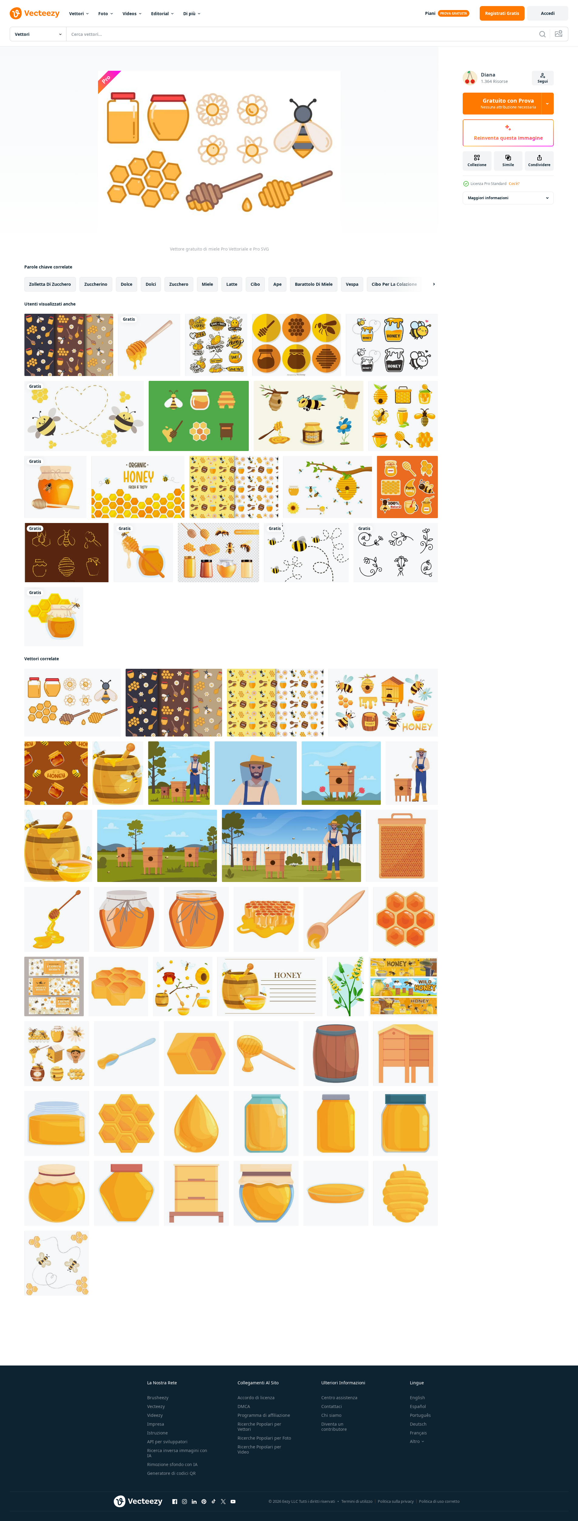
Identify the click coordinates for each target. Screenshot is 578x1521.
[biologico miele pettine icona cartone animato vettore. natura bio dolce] (405, 919)
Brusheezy (157, 1397)
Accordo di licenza (256, 1397)
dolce (126, 284)
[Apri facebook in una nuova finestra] (174, 1501)
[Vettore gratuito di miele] (72, 703)
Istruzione (157, 1433)
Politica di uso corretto (439, 1501)
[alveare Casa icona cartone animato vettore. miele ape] (405, 1053)
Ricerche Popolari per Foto (264, 1438)
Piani (430, 13)
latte (231, 284)
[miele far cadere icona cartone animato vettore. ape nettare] (196, 1123)
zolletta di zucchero (50, 284)
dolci (151, 284)
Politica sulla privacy (396, 1501)
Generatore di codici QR (171, 1473)
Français (418, 1433)
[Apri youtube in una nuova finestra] (233, 1501)
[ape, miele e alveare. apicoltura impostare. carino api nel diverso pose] (383, 703)
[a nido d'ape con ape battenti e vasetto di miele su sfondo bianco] (53, 616)
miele (207, 284)
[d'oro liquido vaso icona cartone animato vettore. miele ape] (335, 1123)
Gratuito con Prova (508, 103)
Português (420, 1415)
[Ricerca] (542, 34)
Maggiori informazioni (488, 197)
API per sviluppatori (167, 1441)
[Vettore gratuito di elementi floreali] (395, 552)
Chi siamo (331, 1415)
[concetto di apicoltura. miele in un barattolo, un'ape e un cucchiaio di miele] (55, 487)
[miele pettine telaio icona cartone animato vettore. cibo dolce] (402, 846)
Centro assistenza (339, 1397)
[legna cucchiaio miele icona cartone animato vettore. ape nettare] (266, 1053)
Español (418, 1406)
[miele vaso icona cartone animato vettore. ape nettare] (56, 1123)
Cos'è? (514, 183)
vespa (352, 284)
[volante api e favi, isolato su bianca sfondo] (56, 1263)
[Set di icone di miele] (403, 416)
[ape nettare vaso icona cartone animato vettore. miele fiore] (126, 1193)
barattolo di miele (314, 284)
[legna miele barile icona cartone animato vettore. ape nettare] (335, 1053)
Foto (103, 13)
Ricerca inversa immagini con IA (177, 1453)
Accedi (548, 13)
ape (277, 284)
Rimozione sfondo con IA (172, 1464)
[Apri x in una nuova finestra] (223, 1501)
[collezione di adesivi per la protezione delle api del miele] (216, 345)
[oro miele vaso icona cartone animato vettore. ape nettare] (405, 1123)
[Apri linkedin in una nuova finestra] (194, 1501)
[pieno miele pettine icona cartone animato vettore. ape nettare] (196, 1053)
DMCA (244, 1406)
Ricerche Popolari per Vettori (259, 1426)
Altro (415, 1441)
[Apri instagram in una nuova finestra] (184, 1501)
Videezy (155, 1415)
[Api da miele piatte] (327, 487)
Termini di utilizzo (357, 1501)
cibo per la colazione (394, 284)
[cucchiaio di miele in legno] (149, 345)
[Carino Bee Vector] (306, 552)
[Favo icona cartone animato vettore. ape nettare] (126, 1123)
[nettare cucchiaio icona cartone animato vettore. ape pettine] (126, 1053)
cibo (255, 284)
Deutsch (418, 1424)
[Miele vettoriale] (199, 416)
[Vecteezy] (34, 13)
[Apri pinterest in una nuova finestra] (203, 1501)
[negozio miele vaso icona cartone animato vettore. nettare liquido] (266, 1193)
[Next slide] (428, 284)
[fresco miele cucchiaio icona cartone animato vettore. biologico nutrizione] (56, 919)
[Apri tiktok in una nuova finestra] (213, 1501)
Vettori (76, 13)
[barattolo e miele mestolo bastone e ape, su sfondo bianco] (143, 552)
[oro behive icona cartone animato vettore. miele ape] (405, 1193)
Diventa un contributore (334, 1426)
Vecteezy (156, 1406)
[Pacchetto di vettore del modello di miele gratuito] (233, 487)
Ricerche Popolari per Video (259, 1449)
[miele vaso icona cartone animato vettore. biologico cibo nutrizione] (196, 919)
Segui (543, 81)
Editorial (160, 13)
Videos (130, 13)
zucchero (178, 284)
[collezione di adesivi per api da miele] (308, 416)
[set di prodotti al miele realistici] (218, 552)
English (417, 1397)
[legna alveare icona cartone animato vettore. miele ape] (196, 1193)
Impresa (155, 1424)
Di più (189, 13)
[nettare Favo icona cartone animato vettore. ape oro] (118, 986)
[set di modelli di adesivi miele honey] (407, 487)
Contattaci (331, 1406)
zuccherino (95, 284)
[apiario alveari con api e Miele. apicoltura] (403, 986)
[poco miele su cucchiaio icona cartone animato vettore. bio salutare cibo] (335, 919)
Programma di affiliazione (264, 1415)
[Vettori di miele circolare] (296, 345)
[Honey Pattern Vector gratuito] (68, 345)
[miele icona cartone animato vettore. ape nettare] (56, 1193)
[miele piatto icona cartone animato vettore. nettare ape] (335, 1193)
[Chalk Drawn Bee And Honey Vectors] (66, 552)
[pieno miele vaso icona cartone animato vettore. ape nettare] (266, 1123)
